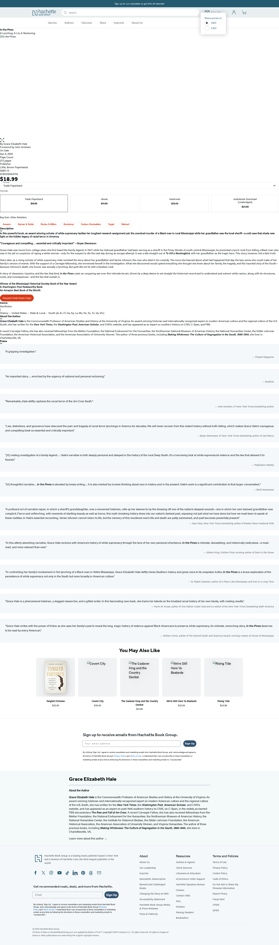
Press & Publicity (149, 913)
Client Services (184, 867)
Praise (3, 341)
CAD (214, 28)
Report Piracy (220, 893)
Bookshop (69, 224)
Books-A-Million (49, 224)
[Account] (234, 12)
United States (19, 313)
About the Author (10, 316)
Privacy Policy (220, 867)
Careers (180, 890)
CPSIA (216, 904)
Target (111, 224)
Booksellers (182, 917)
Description (7, 228)
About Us (137, 23)
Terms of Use (220, 862)
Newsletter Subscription (152, 878)
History (4, 313)
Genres (52, 23)
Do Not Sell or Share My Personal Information (225, 886)
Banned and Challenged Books (152, 886)
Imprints (119, 23)
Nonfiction (6, 306)
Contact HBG (183, 895)
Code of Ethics (220, 878)
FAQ (178, 901)
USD (213, 23)
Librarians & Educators (188, 873)
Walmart (125, 224)
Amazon (7, 224)
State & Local (37, 313)
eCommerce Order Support (190, 878)
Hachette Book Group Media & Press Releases (155, 906)
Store (103, 23)
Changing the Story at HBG (154, 893)
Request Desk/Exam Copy (17, 298)
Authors (69, 23)
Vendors (180, 906)
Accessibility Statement (152, 899)
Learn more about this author (86, 838)
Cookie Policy (220, 873)
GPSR (216, 910)
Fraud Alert (219, 899)
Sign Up (190, 743)
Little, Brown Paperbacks (14, 167)
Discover (87, 23)
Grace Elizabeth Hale (15, 144)
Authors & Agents (185, 862)
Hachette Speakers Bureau (190, 884)
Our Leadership (148, 867)
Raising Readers (185, 912)
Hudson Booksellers (91, 224)
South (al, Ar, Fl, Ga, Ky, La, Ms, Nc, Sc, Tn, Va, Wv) (76, 313)
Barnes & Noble (26, 224)
